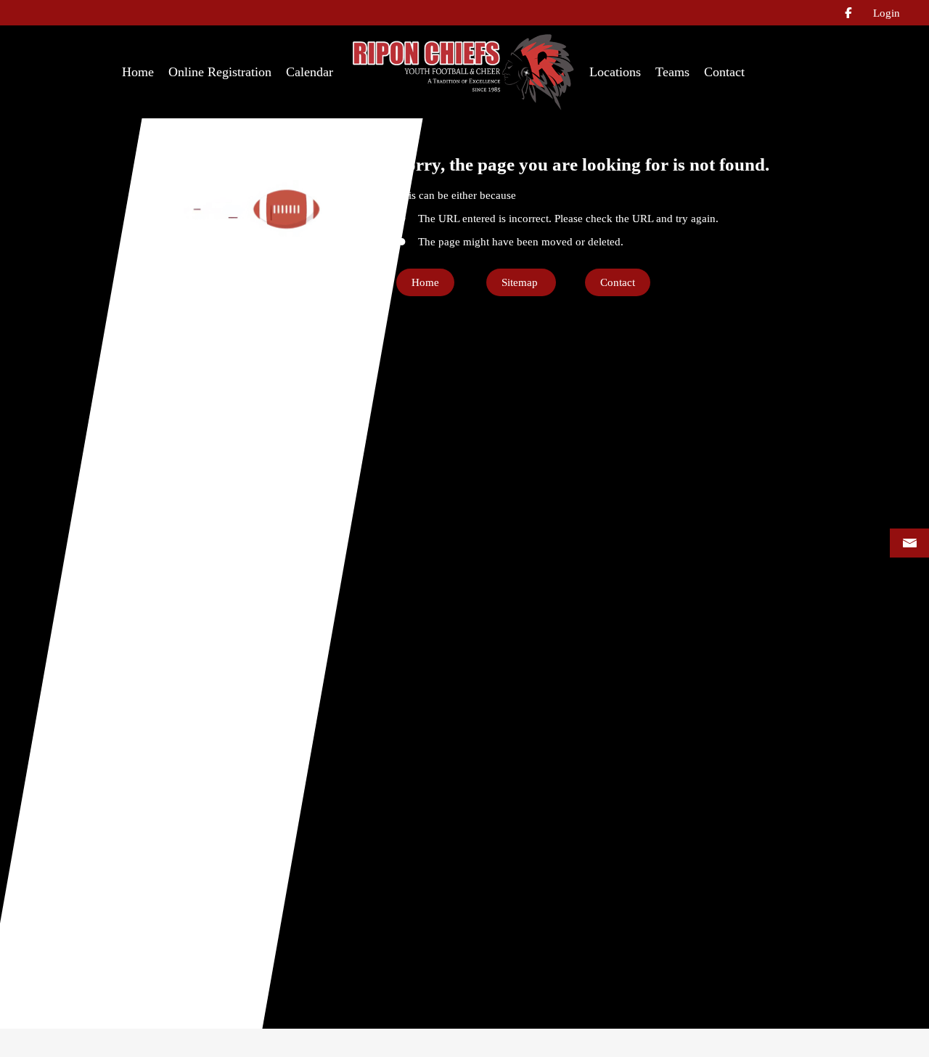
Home (425, 282)
